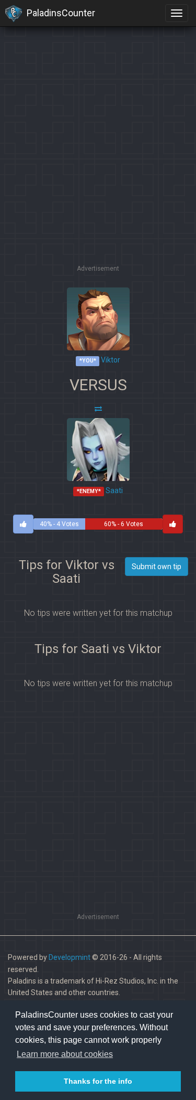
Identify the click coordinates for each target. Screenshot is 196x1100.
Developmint (69, 957)
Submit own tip (156, 566)
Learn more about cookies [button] (65, 1054)
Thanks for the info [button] (98, 1081)
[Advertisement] (98, 164)
